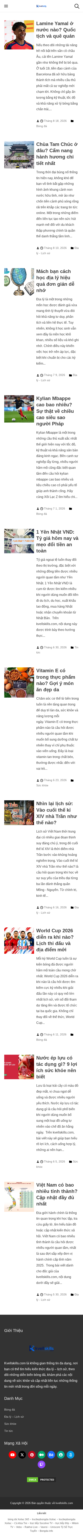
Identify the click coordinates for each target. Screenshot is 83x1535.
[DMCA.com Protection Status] (41, 1480)
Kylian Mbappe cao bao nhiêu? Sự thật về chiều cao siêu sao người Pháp (55, 411)
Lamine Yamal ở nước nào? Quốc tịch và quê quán (56, 30)
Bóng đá (41, 126)
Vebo (19, 1527)
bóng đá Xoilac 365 (18, 1519)
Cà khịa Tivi (20, 1523)
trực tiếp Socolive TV (41, 1523)
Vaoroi (44, 1527)
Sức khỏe (42, 785)
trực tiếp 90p (62, 1523)
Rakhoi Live (31, 1527)
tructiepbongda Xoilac (44, 1519)
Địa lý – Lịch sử (14, 1416)
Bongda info (46, 1531)
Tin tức (8, 1430)
